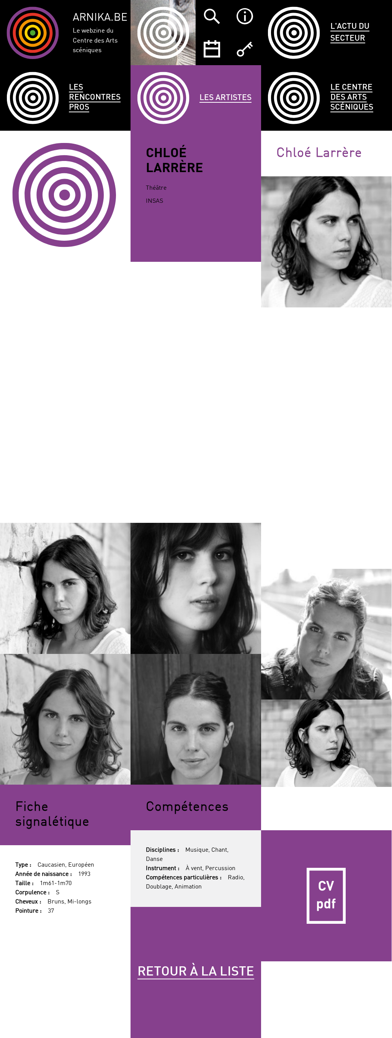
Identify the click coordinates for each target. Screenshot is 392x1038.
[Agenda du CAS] (212, 49)
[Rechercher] (212, 16)
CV (326, 895)
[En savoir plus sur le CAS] (244, 16)
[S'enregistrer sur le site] (244, 49)
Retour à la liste (195, 972)
